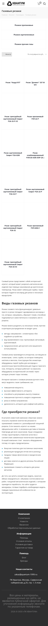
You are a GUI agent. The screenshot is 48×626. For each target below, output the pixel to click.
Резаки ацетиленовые (24, 34)
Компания (24, 513)
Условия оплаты (24, 541)
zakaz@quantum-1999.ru (25, 574)
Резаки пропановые (24, 25)
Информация (24, 533)
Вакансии (24, 524)
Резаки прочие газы (24, 44)
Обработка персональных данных (24, 528)
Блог (24, 557)
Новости (24, 521)
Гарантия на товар (24, 547)
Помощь (24, 537)
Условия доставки (24, 544)
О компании (24, 518)
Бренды (24, 560)
